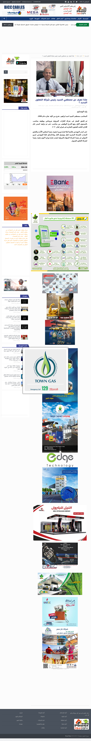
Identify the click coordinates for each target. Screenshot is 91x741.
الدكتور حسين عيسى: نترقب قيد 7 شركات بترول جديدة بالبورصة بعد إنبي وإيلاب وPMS (12, 358)
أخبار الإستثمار (63, 713)
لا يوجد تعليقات (41, 105)
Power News (68, 736)
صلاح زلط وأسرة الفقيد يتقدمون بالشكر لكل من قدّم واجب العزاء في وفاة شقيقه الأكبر (12, 337)
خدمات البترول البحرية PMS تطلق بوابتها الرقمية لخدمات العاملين (12, 375)
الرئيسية (85, 18)
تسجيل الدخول (6, 2)
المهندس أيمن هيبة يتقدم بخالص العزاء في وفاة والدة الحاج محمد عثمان (13, 317)
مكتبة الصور (19, 720)
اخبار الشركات (45, 18)
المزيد (31, 18)
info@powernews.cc (27, 2)
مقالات (53, 18)
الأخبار (79, 18)
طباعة (83, 107)
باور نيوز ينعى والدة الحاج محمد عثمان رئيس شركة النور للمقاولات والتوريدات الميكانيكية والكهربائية (12, 327)
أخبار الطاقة (64, 720)
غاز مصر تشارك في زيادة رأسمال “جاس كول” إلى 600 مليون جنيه (12, 350)
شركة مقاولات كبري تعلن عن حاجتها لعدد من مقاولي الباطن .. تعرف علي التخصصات (16, 234)
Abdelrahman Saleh (80, 105)
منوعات (20, 724)
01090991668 (37, 2)
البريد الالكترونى (75, 107)
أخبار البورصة (41, 713)
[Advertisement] (45, 40)
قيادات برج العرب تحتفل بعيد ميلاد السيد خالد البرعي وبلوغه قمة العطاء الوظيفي (12, 308)
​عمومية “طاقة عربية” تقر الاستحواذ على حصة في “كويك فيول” (12, 367)
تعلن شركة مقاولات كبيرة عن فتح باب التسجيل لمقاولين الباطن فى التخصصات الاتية (16, 242)
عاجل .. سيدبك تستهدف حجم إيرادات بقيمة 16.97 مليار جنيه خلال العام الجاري (12, 383)
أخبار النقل (60, 18)
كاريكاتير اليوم (18, 716)
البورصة (37, 18)
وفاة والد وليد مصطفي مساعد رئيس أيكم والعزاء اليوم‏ (12, 300)
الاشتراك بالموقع (16, 2)
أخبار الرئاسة (64, 728)
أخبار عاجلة (59, 105)
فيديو (21, 713)
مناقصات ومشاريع (70, 18)
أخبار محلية (53, 105)
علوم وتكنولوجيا (41, 724)
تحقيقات (42, 716)
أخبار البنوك (64, 716)
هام (50, 105)
